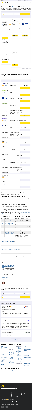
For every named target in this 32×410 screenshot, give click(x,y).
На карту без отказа (4, 357)
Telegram (11, 401)
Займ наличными (11, 356)
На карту (2, 346)
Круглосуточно (11, 350)
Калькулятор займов (27, 357)
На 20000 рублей (18, 353)
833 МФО (25, 6)
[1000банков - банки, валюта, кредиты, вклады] (7, 407)
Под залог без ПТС (11, 353)
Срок (14, 12)
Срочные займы (11, 352)
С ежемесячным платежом (3, 354)
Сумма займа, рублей (4, 12)
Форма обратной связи (20, 401)
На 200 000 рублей (19, 360)
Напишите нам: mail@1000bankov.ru (5, 401)
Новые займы (11, 355)
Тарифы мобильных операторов (26, 394)
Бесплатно (2, 364)
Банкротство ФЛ (26, 355)
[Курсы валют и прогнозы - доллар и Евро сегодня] (2, 407)
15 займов (22, 6)
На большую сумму (3, 352)
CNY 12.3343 (26, 0)
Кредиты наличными (4, 396)
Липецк (2, 370)
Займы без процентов (12, 346)
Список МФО (10, 361)
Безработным (10, 359)
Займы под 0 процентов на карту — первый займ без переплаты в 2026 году (8, 266)
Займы (12, 391)
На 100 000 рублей (19, 358)
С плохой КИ (3, 359)
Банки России (3, 391)
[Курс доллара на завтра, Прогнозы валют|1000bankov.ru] (3, 407)
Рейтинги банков (3, 392)
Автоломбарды (11, 354)
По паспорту (2, 361)
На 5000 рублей (18, 351)
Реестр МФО (26, 352)
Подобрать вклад (13, 395)
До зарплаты (26, 347)
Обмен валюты (13, 393)
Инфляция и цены (13, 394)
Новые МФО (10, 360)
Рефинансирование (11, 362)
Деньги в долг (11, 357)
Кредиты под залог (27, 363)
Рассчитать (25, 296)
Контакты (22, 391)
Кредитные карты (27, 361)
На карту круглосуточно (4, 349)
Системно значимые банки (5, 393)
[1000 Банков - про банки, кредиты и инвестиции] (5, 407)
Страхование (23, 390)
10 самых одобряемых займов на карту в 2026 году (7, 277)
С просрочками (3, 358)
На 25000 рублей (18, 354)
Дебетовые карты (13, 392)
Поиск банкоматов (3, 394)
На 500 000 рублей (19, 361)
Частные (2, 362)
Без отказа (3, 356)
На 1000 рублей (18, 348)
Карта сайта (23, 392)
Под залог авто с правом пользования (12, 364)
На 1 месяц (17, 364)
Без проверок (3, 360)
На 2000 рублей (18, 349)
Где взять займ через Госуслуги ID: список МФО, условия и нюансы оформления (8, 272)
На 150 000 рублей (19, 359)
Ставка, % (3, 295)
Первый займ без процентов (11, 347)
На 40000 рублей (18, 356)
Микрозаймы (11, 4)
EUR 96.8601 (23, 0)
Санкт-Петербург (11, 370)
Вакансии (25, 401)
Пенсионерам (11, 358)
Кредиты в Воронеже (6, 4)
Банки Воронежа (3, 390)
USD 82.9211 (19, 0)
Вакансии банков (23, 393)
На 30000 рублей (18, 355)
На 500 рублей (18, 347)
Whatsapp (15, 401)
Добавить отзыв (16, 339)
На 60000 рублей (18, 357)
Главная (2, 4)
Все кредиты (26, 353)
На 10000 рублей (18, 352)
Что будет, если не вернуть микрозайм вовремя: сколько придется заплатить (8, 260)
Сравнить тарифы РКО (14, 396)
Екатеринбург (18, 370)
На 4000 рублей (18, 350)
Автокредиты (26, 365)
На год (25, 346)
